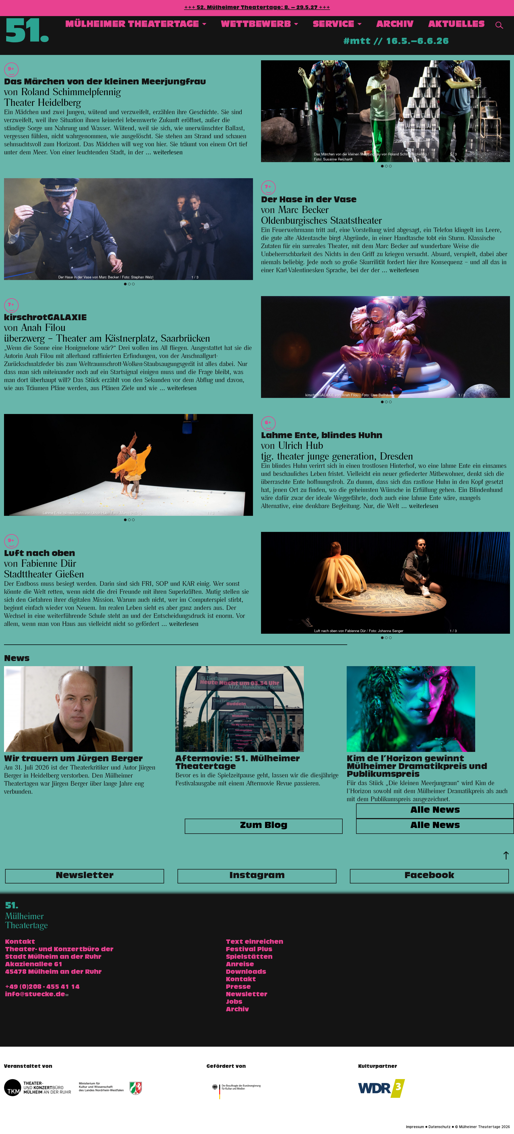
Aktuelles (456, 24)
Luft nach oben (39, 554)
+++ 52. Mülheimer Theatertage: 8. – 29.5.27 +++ (257, 8)
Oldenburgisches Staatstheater (321, 220)
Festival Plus (249, 950)
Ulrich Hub (300, 446)
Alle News (435, 810)
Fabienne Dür (48, 563)
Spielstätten (249, 957)
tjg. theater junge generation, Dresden (337, 456)
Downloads (246, 972)
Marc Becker (303, 210)
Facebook (429, 876)
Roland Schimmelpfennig (71, 92)
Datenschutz (440, 1127)
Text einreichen (254, 942)
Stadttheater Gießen (44, 574)
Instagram (257, 876)
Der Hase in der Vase (309, 200)
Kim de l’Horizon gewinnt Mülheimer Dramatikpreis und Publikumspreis (417, 767)
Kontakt (241, 980)
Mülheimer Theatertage (133, 24)
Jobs (234, 1002)
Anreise (240, 965)
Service (335, 24)
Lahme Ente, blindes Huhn (322, 436)
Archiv (395, 24)
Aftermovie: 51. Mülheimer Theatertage (237, 763)
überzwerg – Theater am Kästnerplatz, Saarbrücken (107, 338)
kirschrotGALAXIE (45, 318)
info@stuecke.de (35, 995)
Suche (499, 25)
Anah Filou (43, 328)
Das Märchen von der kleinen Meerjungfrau (105, 83)
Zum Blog (264, 826)
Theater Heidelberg (42, 103)
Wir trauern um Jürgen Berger (73, 759)
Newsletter (85, 876)
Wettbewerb (257, 24)
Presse (238, 987)
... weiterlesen (164, 152)
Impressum (415, 1127)
